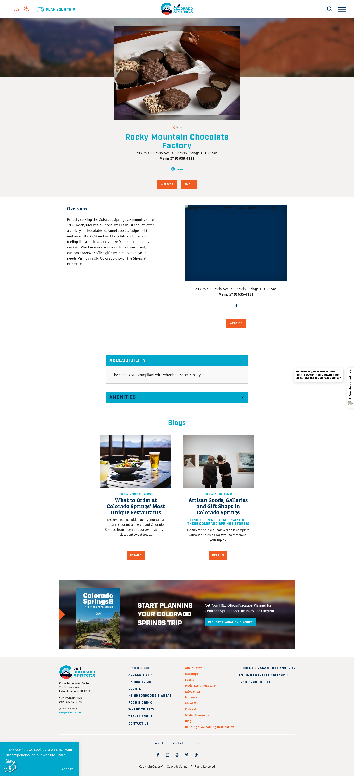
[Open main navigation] (342, 8)
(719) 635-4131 (182, 158)
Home (179, 127)
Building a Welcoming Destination (209, 727)
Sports (189, 679)
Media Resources (197, 715)
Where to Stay (141, 710)
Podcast (190, 709)
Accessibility (127, 360)
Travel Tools (140, 717)
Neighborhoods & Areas (150, 696)
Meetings (191, 673)
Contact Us (138, 724)
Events (134, 689)
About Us (191, 703)
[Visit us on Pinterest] (186, 755)
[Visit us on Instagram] (167, 755)
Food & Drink (140, 703)
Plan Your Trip (252, 682)
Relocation (192, 691)
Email (188, 184)
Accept (67, 769)
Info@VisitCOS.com (70, 712)
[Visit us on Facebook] (158, 755)
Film (196, 743)
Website (167, 184)
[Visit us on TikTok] (196, 755)
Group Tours (193, 667)
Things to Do (139, 682)
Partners (191, 697)
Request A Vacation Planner (230, 622)
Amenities (122, 397)
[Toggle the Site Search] (329, 9)
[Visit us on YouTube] (177, 755)
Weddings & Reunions (200, 685)
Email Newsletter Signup (261, 675)
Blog (188, 721)
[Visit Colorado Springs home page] (177, 9)
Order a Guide (141, 668)
